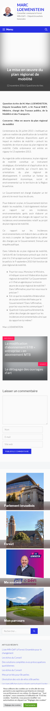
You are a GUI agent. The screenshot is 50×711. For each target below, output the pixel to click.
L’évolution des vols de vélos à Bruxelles (20, 679)
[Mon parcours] (25, 623)
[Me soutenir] (25, 585)
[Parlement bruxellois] (25, 508)
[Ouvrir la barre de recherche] (46, 29)
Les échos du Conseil (12, 657)
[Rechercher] (34, 631)
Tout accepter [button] (30, 705)
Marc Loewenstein (30, 7)
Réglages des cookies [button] (13, 705)
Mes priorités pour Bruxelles (15, 674)
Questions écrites (34, 85)
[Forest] (25, 546)
